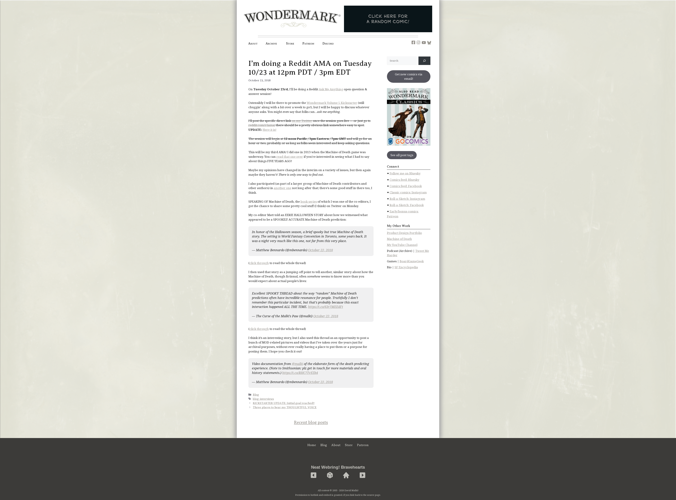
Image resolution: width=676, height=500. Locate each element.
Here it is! (269, 130)
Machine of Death (399, 239)
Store (349, 445)
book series (309, 201)
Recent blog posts (311, 422)
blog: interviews (263, 399)
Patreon (308, 43)
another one (282, 188)
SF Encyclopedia (406, 267)
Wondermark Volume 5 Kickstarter (332, 103)
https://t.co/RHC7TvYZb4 (300, 373)
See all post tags (401, 155)
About (253, 43)
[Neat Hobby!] (313, 475)
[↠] (424, 61)
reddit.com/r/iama (261, 125)
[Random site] (330, 475)
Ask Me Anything (331, 89)
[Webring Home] (346, 475)
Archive (271, 43)
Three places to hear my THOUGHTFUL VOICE (285, 407)
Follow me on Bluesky (405, 173)
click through (259, 263)
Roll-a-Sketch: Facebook (407, 205)
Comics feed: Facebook (406, 186)
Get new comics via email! (408, 76)
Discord (328, 43)
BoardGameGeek (412, 261)
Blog (256, 394)
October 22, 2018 (320, 250)
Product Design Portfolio (404, 233)
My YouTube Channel (402, 245)
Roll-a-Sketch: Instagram (407, 199)
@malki (297, 364)
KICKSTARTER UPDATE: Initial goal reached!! (283, 403)
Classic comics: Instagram (408, 192)
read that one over (289, 157)
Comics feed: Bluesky (404, 180)
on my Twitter (302, 121)
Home (311, 445)
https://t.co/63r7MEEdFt (325, 307)
